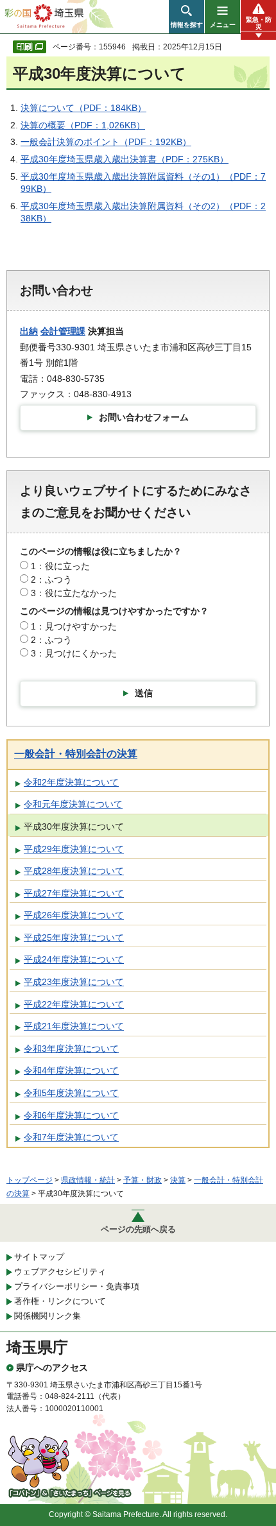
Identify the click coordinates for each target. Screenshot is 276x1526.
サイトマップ (39, 1257)
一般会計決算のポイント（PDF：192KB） (106, 142)
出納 (29, 331)
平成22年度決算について (74, 1004)
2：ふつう (51, 579)
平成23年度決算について (74, 982)
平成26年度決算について (74, 915)
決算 (177, 1180)
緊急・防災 (259, 23)
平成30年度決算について (74, 826)
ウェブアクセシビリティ (60, 1271)
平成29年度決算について (74, 849)
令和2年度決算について (71, 782)
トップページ (29, 1180)
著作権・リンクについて (60, 1301)
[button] (186, 16)
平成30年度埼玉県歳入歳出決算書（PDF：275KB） (125, 159)
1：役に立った (60, 566)
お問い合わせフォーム (144, 417)
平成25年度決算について (74, 937)
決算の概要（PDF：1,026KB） (83, 125)
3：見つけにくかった (74, 653)
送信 (144, 693)
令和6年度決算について (71, 1115)
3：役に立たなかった (74, 593)
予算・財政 (142, 1180)
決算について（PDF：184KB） (83, 108)
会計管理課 (62, 331)
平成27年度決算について (74, 893)
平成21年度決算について (74, 1026)
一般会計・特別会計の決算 (75, 753)
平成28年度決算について (74, 871)
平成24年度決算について (74, 959)
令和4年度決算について (71, 1070)
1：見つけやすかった (74, 626)
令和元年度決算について (73, 804)
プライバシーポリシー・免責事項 (76, 1286)
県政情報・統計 (88, 1180)
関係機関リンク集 (47, 1316)
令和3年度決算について (71, 1048)
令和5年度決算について (71, 1093)
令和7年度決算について (71, 1137)
